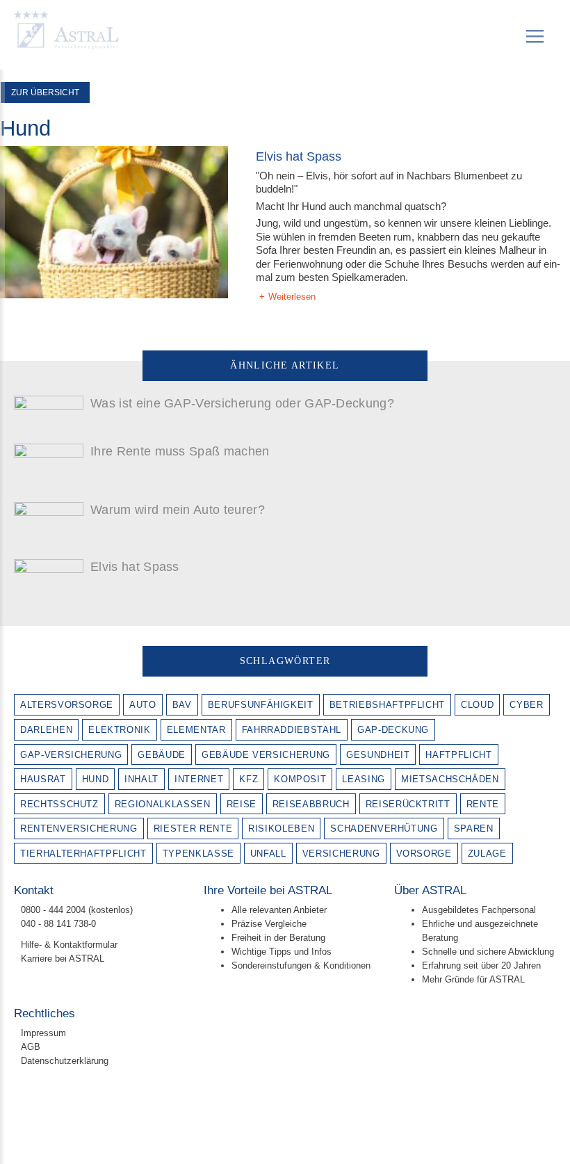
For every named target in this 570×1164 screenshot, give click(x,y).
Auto (142, 705)
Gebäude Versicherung (266, 755)
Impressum (43, 1033)
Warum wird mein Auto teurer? (177, 510)
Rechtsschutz (59, 804)
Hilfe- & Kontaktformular (70, 944)
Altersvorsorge (66, 705)
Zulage (487, 853)
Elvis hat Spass (298, 156)
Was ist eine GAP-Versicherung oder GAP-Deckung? (242, 403)
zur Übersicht (45, 92)
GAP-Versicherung (71, 755)
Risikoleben (281, 828)
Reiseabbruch (311, 804)
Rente (482, 804)
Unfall (268, 853)
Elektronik (119, 730)
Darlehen (46, 730)
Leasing (363, 779)
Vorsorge (424, 853)
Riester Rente (193, 828)
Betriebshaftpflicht (387, 705)
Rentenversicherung (79, 828)
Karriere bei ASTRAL (62, 958)
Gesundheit (378, 755)
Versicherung (341, 853)
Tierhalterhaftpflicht (83, 853)
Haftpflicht (458, 755)
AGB (30, 1047)
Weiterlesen (292, 296)
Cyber (526, 705)
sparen (474, 828)
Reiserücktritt (408, 804)
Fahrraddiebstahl (291, 730)
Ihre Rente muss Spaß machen (180, 451)
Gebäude (162, 755)
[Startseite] (67, 31)
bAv (182, 705)
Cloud (477, 705)
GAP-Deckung (393, 730)
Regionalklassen (163, 804)
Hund (95, 779)
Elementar (196, 730)
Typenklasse (198, 853)
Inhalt (141, 779)
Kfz (248, 779)
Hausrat (43, 779)
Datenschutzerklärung (64, 1061)
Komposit (300, 779)
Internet (198, 779)
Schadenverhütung (383, 828)
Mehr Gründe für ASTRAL (473, 979)
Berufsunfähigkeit (261, 705)
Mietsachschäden (450, 779)
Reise (241, 804)
